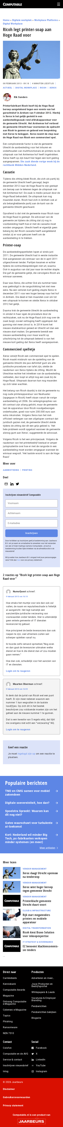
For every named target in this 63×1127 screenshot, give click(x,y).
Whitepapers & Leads (43, 992)
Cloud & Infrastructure (37, 910)
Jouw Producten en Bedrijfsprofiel (42, 985)
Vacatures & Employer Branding (44, 999)
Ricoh (43, 88)
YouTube (41, 1065)
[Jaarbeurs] (31, 1120)
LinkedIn (40, 1059)
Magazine (8, 995)
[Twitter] (17, 484)
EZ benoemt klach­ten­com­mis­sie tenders (40, 948)
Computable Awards (14, 989)
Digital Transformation (37, 928)
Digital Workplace (13, 23)
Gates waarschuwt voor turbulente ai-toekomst (28, 824)
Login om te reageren (18, 671)
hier (18, 560)
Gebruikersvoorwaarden (16, 1097)
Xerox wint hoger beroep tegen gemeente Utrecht (38, 889)
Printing (27, 470)
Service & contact (12, 1059)
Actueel (7, 88)
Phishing (8, 1021)
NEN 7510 (8, 1033)
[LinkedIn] (12, 484)
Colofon (7, 1047)
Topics (6, 1015)
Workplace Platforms (46, 20)
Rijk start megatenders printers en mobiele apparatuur (36, 918)
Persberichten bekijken (44, 1012)
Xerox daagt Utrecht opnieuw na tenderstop (40, 875)
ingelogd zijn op (26, 753)
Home (6, 20)
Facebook (41, 1047)
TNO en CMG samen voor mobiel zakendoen (27, 792)
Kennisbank (9, 984)
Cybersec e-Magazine (14, 1009)
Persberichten (39, 1006)
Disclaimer (9, 1089)
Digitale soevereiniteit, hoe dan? (27, 803)
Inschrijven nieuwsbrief (15, 1065)
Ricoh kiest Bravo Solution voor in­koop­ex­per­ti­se (38, 934)
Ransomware (10, 1027)
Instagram (41, 1071)
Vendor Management (35, 869)
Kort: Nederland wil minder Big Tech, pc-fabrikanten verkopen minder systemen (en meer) (26, 838)
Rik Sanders (21, 97)
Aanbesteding (11, 470)
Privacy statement (13, 1105)
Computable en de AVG (15, 1053)
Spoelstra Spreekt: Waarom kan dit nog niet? (27, 812)
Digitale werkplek (22, 20)
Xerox (53, 88)
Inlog (5, 1071)
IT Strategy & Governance (38, 942)
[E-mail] (6, 484)
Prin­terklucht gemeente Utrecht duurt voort (37, 903)
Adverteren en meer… (43, 978)
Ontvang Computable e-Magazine (14, 1002)
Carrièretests (10, 978)
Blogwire (36, 1018)
